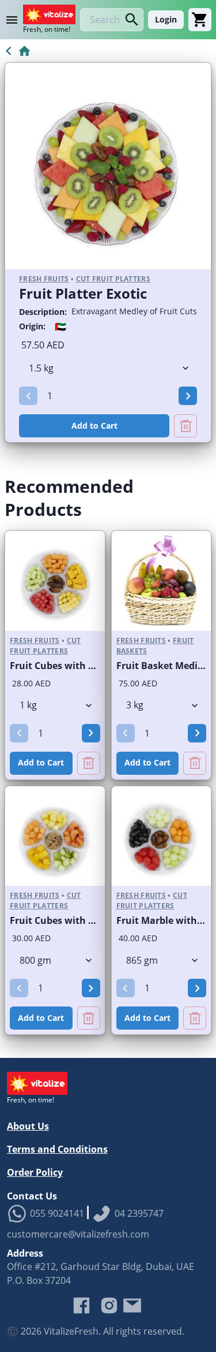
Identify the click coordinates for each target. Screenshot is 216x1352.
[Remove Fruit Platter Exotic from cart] (185, 425)
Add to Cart (94, 425)
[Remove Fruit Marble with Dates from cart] (194, 1018)
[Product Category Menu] (14, 19)
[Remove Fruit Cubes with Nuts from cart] (88, 1018)
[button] (28, 396)
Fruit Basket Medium (164, 665)
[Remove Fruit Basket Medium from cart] (194, 763)
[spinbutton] (108, 395)
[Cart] (199, 19)
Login (166, 19)
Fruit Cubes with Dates (62, 665)
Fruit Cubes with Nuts (60, 920)
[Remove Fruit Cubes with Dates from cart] (88, 763)
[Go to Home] (16, 50)
